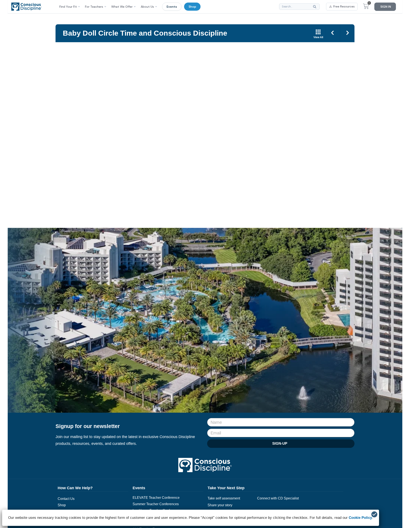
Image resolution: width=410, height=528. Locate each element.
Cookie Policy (360, 518)
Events (172, 7)
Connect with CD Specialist (278, 498)
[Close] (374, 514)
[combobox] (299, 6)
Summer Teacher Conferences (156, 504)
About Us (147, 7)
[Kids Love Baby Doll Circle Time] (333, 33)
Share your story (220, 505)
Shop (192, 7)
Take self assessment (224, 498)
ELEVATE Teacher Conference (156, 497)
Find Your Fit (68, 7)
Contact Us (66, 499)
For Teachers (94, 7)
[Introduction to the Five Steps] (347, 33)
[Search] (315, 7)
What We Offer (122, 7)
